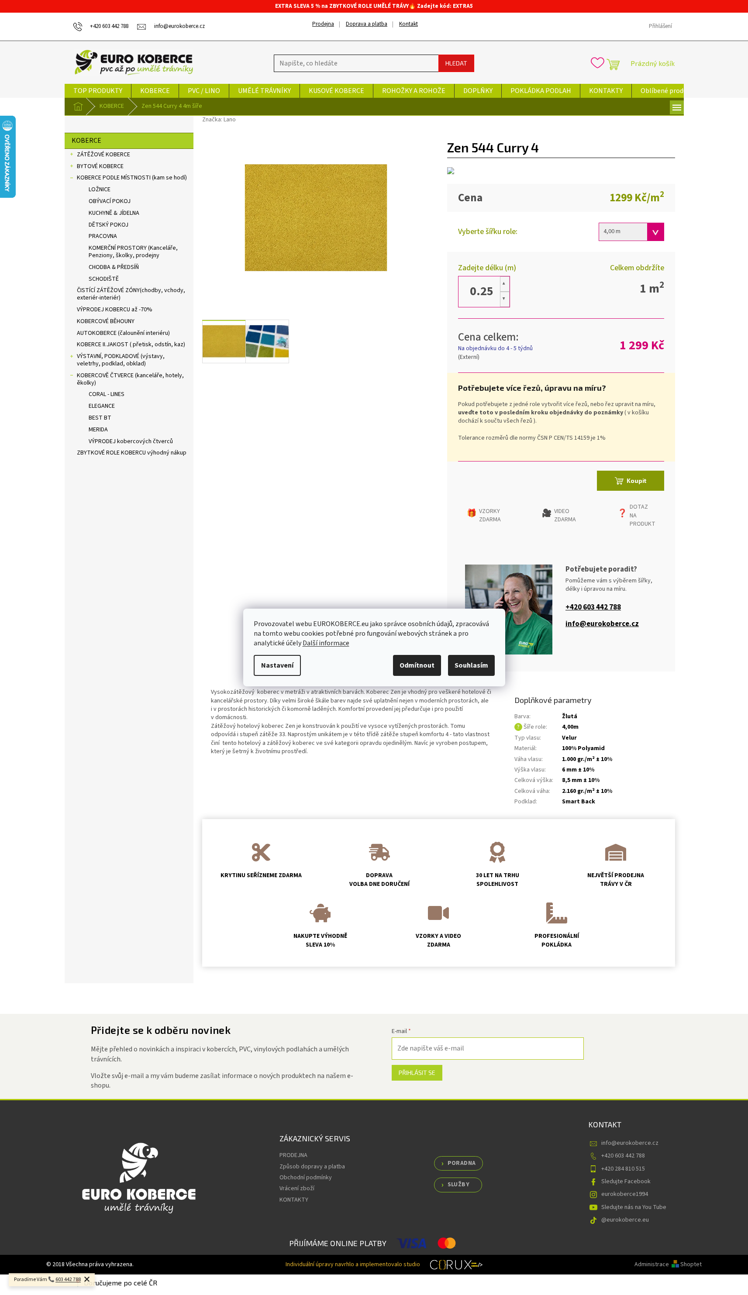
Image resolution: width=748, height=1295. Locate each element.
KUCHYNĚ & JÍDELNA (114, 213)
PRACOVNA (103, 236)
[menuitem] (98, 91)
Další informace (326, 643)
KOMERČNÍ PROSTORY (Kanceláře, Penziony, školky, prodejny (133, 252)
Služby (458, 1184)
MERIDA (98, 429)
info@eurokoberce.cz (602, 624)
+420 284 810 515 (623, 1168)
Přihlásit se (417, 1072)
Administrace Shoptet (668, 1264)
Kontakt (408, 24)
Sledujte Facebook (626, 1181)
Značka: (219, 119)
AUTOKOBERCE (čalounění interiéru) (123, 333)
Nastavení (277, 665)
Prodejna (323, 24)
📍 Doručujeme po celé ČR (115, 1282)
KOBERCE (86, 140)
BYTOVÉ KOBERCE (100, 166)
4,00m (570, 727)
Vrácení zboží (296, 1188)
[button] (505, 284)
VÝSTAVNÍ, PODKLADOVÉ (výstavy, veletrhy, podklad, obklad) (121, 360)
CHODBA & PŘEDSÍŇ (114, 267)
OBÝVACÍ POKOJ (110, 201)
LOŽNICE (99, 189)
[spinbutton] (481, 291)
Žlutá (569, 716)
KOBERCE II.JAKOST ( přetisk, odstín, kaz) (131, 344)
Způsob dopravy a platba (312, 1166)
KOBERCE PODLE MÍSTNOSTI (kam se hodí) (132, 177)
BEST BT (100, 417)
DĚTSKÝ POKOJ (108, 224)
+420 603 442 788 (593, 608)
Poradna (462, 1163)
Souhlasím (471, 665)
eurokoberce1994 (624, 1194)
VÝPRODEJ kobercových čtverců (131, 441)
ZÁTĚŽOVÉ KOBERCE (103, 154)
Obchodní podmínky (305, 1177)
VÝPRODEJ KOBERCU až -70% (114, 309)
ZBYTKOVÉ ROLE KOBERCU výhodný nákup (131, 452)
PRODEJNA (293, 1155)
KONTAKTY (293, 1199)
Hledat (456, 63)
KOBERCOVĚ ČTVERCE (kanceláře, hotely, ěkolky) (130, 379)
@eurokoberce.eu (625, 1220)
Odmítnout (417, 665)
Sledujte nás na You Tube (633, 1207)
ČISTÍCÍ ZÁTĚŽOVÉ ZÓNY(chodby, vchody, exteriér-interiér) (131, 294)
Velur (569, 738)
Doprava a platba (366, 24)
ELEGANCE (102, 406)
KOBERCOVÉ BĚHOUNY (105, 321)
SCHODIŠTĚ (104, 279)
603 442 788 (68, 1279)
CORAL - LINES (106, 394)
